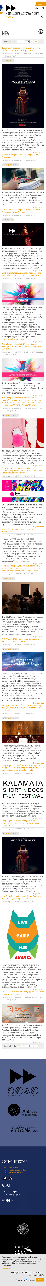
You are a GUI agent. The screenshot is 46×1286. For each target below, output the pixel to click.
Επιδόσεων (32, 1280)
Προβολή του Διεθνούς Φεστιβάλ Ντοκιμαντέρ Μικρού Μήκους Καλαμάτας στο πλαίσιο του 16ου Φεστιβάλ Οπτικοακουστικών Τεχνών (23, 767)
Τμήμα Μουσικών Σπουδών (13, 1173)
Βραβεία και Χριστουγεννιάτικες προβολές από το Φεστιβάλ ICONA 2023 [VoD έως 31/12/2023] (22, 274)
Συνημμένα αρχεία (11, 165)
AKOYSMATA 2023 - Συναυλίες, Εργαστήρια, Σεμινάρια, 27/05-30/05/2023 (20, 640)
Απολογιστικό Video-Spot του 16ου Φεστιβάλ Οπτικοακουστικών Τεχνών (21, 210)
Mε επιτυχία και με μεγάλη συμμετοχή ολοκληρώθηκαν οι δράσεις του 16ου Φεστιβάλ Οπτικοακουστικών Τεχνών (22, 470)
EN (43, 8)
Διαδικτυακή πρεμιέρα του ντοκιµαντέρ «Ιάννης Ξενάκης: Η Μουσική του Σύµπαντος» (21, 49)
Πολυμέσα (8, 60)
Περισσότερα (38, 152)
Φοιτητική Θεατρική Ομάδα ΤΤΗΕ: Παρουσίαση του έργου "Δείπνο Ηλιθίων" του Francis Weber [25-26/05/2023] (22, 707)
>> (36, 41)
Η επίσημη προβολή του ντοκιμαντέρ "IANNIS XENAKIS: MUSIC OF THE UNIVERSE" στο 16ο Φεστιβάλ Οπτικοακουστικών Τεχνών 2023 (21, 568)
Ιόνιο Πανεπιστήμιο (11, 1167)
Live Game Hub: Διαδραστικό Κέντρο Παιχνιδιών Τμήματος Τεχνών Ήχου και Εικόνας (22, 897)
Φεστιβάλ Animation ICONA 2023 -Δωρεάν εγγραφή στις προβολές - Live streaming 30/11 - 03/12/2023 (22, 346)
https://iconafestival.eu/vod (13, 339)
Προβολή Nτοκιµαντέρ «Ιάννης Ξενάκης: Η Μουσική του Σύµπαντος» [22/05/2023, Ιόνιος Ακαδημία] (21, 823)
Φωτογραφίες (8, 578)
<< (19, 41)
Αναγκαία (21, 1280)
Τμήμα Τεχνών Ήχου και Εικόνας (15, 1170)
